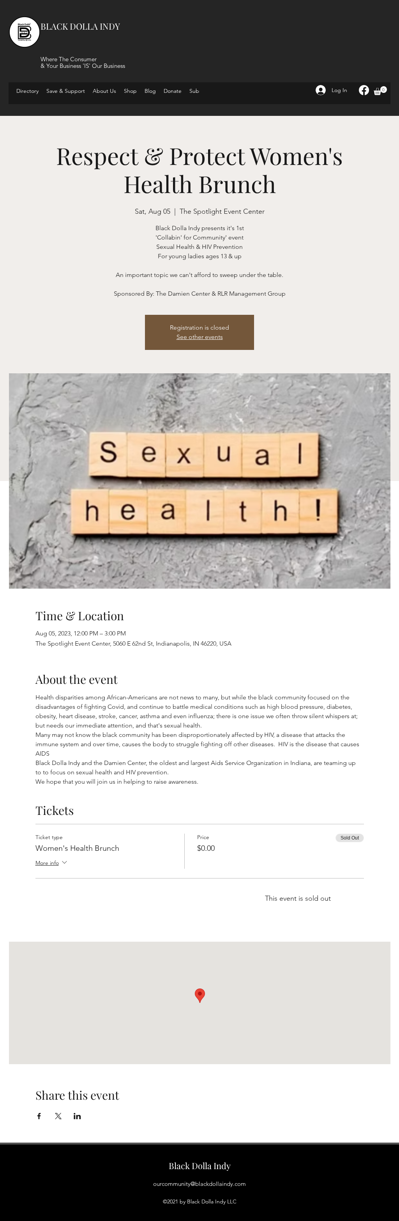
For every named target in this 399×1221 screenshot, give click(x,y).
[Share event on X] (58, 1116)
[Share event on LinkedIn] (77, 1116)
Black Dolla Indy (200, 1165)
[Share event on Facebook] (39, 1116)
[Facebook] (364, 90)
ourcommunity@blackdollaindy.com (199, 1183)
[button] (380, 90)
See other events (200, 337)
